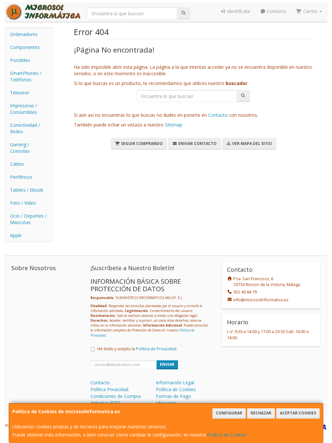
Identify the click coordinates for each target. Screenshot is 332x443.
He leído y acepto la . (137, 349)
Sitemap (173, 125)
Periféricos (21, 177)
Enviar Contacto (197, 143)
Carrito (310, 11)
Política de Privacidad (156, 349)
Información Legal (175, 382)
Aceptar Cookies (298, 413)
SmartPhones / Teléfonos (26, 76)
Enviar (167, 364)
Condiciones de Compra (115, 396)
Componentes (25, 47)
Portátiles (20, 60)
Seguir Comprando (141, 143)
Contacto (276, 11)
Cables (17, 164)
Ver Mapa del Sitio (251, 143)
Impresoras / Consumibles (23, 108)
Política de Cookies (227, 435)
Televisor (19, 93)
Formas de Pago (173, 396)
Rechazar (261, 413)
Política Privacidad (109, 389)
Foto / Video (23, 203)
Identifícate (238, 11)
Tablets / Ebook (26, 190)
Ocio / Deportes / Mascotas (28, 219)
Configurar (229, 413)
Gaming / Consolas (20, 147)
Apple (16, 235)
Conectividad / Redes (25, 128)
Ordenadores (24, 34)
